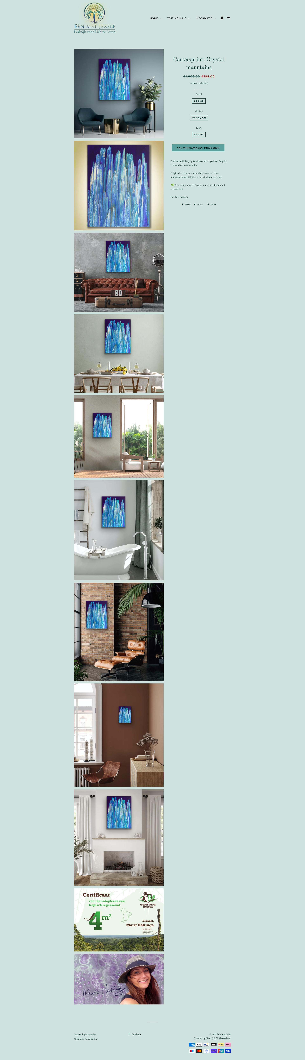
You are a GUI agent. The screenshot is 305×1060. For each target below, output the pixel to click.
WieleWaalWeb (223, 1038)
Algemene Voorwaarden (86, 1038)
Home (154, 18)
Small (199, 94)
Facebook (136, 1034)
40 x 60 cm (199, 117)
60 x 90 (199, 134)
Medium (199, 111)
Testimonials (177, 18)
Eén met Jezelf (224, 1034)
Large (199, 127)
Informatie (204, 18)
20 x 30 (199, 101)
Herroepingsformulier (85, 1034)
